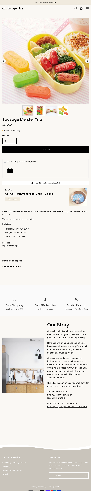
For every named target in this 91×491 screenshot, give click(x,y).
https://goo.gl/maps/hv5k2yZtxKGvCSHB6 (67, 406)
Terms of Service (11, 457)
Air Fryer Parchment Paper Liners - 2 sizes (29, 193)
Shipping (6, 466)
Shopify (57, 487)
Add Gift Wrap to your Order (22, 162)
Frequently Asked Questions (14, 463)
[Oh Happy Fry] (13, 8)
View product (12, 199)
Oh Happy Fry (41, 487)
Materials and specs (12, 260)
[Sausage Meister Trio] (27, 110)
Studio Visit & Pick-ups (12, 470)
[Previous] (3, 61)
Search (5, 474)
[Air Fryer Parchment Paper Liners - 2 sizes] (78, 197)
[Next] (87, 61)
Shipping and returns (12, 266)
